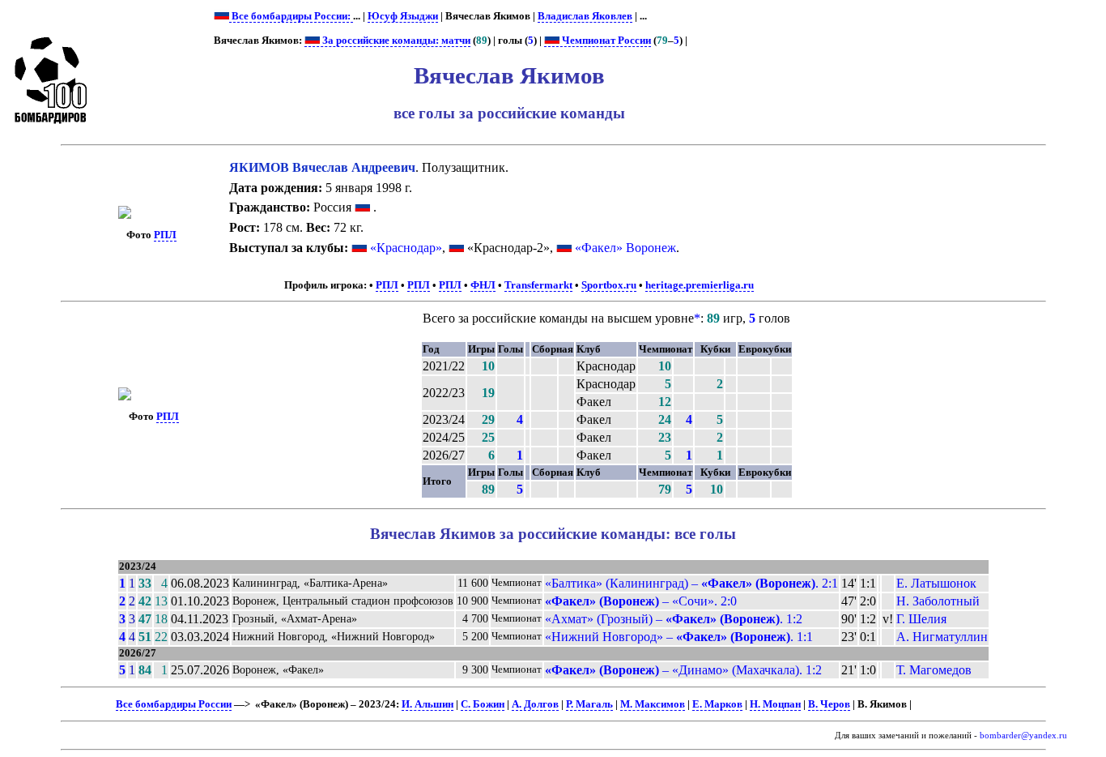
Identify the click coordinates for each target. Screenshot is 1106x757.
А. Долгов (535, 704)
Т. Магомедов (934, 670)
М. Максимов (652, 704)
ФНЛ (483, 285)
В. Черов (829, 704)
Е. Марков (717, 704)
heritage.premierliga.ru (699, 285)
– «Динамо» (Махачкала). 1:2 (683, 670)
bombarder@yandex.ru (1023, 735)
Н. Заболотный (938, 601)
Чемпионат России (605, 40)
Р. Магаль (589, 704)
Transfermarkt (538, 285)
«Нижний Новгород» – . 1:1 (679, 637)
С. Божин (482, 704)
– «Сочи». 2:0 (641, 601)
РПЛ (165, 235)
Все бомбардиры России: (291, 16)
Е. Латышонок (936, 583)
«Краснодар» (406, 247)
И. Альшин (427, 704)
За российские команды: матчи (395, 40)
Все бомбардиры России (174, 704)
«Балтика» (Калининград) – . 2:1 (691, 583)
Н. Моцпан (775, 704)
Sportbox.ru (608, 285)
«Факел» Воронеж (625, 247)
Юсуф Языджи (403, 16)
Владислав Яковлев (585, 16)
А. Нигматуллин (942, 637)
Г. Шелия (921, 619)
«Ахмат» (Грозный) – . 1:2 (673, 619)
